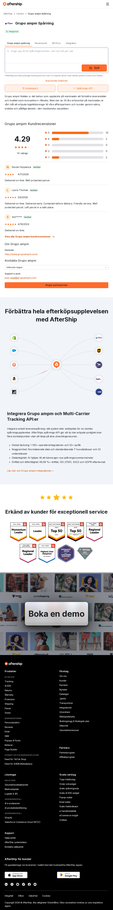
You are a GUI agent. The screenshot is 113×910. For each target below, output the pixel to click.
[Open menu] (107, 4)
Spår (97, 67)
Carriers (20, 13)
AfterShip (8, 13)
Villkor (21, 896)
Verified (36, 167)
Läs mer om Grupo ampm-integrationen (30, 470)
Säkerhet (33, 896)
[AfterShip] (13, 4)
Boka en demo (56, 614)
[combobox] (56, 267)
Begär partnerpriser (57, 285)
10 (107, 132)
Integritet (9, 896)
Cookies (46, 896)
